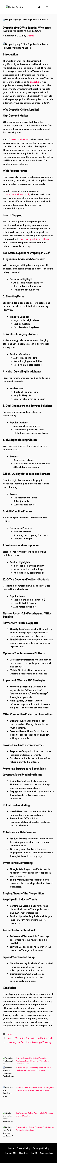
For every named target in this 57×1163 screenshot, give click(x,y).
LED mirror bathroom (17, 139)
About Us (23, 1152)
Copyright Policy (41, 1148)
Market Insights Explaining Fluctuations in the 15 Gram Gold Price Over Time (33, 1069)
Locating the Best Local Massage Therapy (29, 1042)
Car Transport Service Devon (35, 238)
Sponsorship (46, 1152)
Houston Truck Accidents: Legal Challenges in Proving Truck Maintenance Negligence (35, 1089)
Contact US (10, 1152)
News (9, 1033)
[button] (39, 7)
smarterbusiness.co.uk (17, 194)
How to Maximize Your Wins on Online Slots (30, 1037)
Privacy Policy (23, 1148)
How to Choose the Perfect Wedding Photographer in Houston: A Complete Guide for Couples (32, 1061)
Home (11, 1148)
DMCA (34, 1152)
